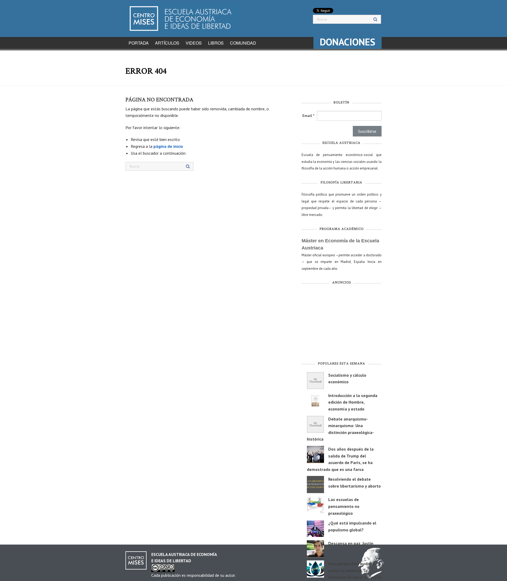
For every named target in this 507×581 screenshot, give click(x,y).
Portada (139, 43)
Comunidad (243, 43)
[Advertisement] (342, 324)
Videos (194, 43)
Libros (216, 43)
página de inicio (168, 146)
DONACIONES (347, 42)
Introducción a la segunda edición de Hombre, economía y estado (352, 402)
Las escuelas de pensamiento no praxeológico (343, 506)
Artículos (167, 43)
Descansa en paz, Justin (350, 543)
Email (308, 115)
